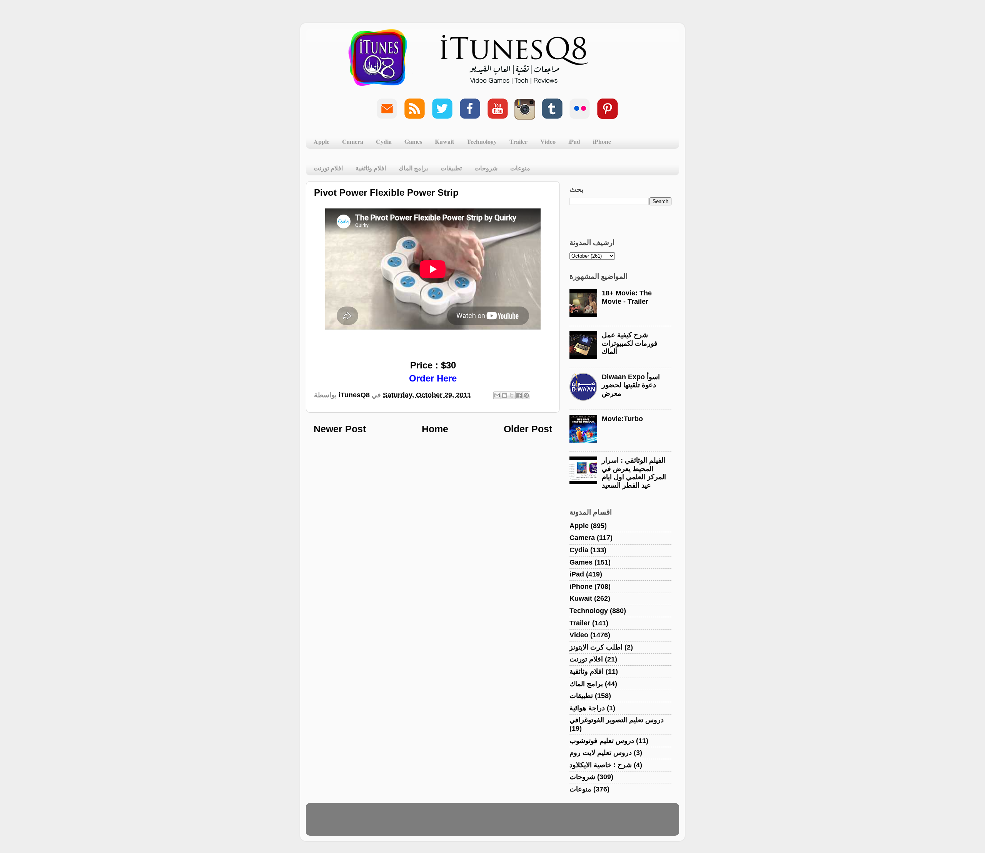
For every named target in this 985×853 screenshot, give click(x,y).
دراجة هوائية (587, 708)
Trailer (518, 141)
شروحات (486, 167)
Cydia (384, 141)
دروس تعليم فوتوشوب (601, 741)
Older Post (528, 428)
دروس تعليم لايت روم (600, 752)
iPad (574, 141)
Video (548, 141)
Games (413, 141)
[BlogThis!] (504, 395)
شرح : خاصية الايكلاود (600, 765)
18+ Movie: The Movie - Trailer (627, 297)
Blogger (530, 823)
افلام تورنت (328, 167)
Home (435, 428)
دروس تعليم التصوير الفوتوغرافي (616, 720)
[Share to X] (512, 395)
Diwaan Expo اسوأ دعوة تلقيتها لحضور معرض (631, 385)
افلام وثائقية (371, 167)
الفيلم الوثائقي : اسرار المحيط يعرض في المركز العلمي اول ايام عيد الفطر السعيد (634, 472)
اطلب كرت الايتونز (596, 647)
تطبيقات (451, 167)
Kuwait (444, 141)
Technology (482, 141)
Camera (352, 141)
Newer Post (340, 428)
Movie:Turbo (622, 419)
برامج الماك (413, 167)
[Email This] (497, 395)
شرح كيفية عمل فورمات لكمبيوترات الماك (630, 343)
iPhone (602, 141)
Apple (321, 141)
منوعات (520, 167)
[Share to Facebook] (519, 395)
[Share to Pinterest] (526, 395)
